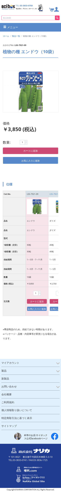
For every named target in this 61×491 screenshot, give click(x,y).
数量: (6, 142)
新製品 (5, 378)
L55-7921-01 (55, 194)
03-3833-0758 (26, 5)
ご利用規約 (7, 402)
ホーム (6, 36)
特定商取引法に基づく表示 (16, 418)
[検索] (57, 18)
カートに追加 (30, 150)
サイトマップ (9, 426)
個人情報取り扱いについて (16, 410)
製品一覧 (16, 36)
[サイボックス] (8, 6)
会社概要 (6, 394)
